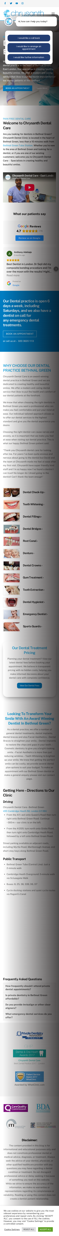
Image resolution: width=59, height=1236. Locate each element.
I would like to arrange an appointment (28, 47)
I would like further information (28, 57)
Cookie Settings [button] (12, 1229)
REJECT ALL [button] (28, 1229)
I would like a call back (29, 38)
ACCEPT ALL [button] (45, 1229)
